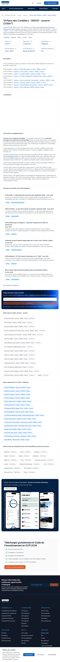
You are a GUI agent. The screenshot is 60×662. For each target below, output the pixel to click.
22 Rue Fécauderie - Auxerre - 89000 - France (17, 387)
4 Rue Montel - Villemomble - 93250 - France (16, 439)
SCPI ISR (23, 643)
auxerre (25, 15)
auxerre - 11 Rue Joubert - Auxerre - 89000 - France (29, 71)
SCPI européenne (45, 613)
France (19, 15)
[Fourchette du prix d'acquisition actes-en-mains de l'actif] (33, 48)
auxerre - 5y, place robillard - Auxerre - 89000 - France (29, 73)
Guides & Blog (43, 8)
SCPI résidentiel (25, 618)
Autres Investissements (16, 8)
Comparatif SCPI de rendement (8, 610)
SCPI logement (24, 621)
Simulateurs (31, 8)
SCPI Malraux (4, 635)
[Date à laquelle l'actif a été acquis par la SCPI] (15, 48)
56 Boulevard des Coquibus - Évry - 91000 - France (18, 408)
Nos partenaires (45, 640)
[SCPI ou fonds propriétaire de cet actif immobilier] (50, 41)
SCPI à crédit (24, 633)
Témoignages (44, 643)
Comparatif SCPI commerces (8, 621)
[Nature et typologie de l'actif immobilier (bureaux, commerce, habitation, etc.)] (31, 41)
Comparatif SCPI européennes (8, 613)
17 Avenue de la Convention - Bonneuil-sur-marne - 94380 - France (22, 422)
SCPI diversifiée (25, 640)
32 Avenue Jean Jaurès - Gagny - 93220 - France (18, 432)
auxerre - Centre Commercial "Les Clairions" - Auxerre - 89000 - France (34, 80)
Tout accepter (29, 654)
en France (23, 29)
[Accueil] (2, 15)
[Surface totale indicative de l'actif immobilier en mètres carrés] (10, 41)
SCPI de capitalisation (26, 638)
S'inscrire (54, 584)
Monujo (39, 3)
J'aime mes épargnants (46, 645)
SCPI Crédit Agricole (46, 621)
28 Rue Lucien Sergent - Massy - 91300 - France (17, 429)
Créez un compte (10, 488)
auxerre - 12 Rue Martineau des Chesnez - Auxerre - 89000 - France (33, 85)
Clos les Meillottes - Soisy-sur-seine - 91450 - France (19, 412)
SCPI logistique (25, 615)
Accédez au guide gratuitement (15, 567)
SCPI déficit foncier (6, 638)
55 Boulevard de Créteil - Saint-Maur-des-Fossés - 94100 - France (22, 425)
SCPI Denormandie (6, 640)
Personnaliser (52, 654)
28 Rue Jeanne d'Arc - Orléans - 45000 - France (17, 401)
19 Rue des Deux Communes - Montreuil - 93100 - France (20, 436)
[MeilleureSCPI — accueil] (5, 3)
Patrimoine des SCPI (10, 15)
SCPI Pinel (3, 633)
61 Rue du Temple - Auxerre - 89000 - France (17, 398)
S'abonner (30, 303)
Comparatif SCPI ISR (6, 615)
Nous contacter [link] (52, 3)
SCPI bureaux (24, 610)
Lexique (43, 638)
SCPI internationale (45, 615)
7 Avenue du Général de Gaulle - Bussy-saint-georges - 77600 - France (24, 415)
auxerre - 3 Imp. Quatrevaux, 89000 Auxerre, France (29, 87)
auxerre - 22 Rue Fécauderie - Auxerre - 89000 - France (30, 69)
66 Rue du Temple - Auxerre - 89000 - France (17, 394)
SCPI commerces (25, 613)
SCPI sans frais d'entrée (27, 635)
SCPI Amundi (44, 618)
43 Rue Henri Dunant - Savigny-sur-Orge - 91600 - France (20, 419)
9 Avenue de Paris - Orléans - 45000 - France (17, 405)
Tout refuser (40, 654)
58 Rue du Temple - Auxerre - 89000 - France (17, 391)
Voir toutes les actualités (10, 285)
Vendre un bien (45, 633)
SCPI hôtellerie (24, 626)
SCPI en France (45, 610)
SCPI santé (23, 623)
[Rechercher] (32, 3)
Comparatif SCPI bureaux (7, 618)
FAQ (42, 635)
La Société (55, 8)
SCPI (3, 8)
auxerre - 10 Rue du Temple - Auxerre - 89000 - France (30, 82)
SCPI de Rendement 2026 (10, 156)
